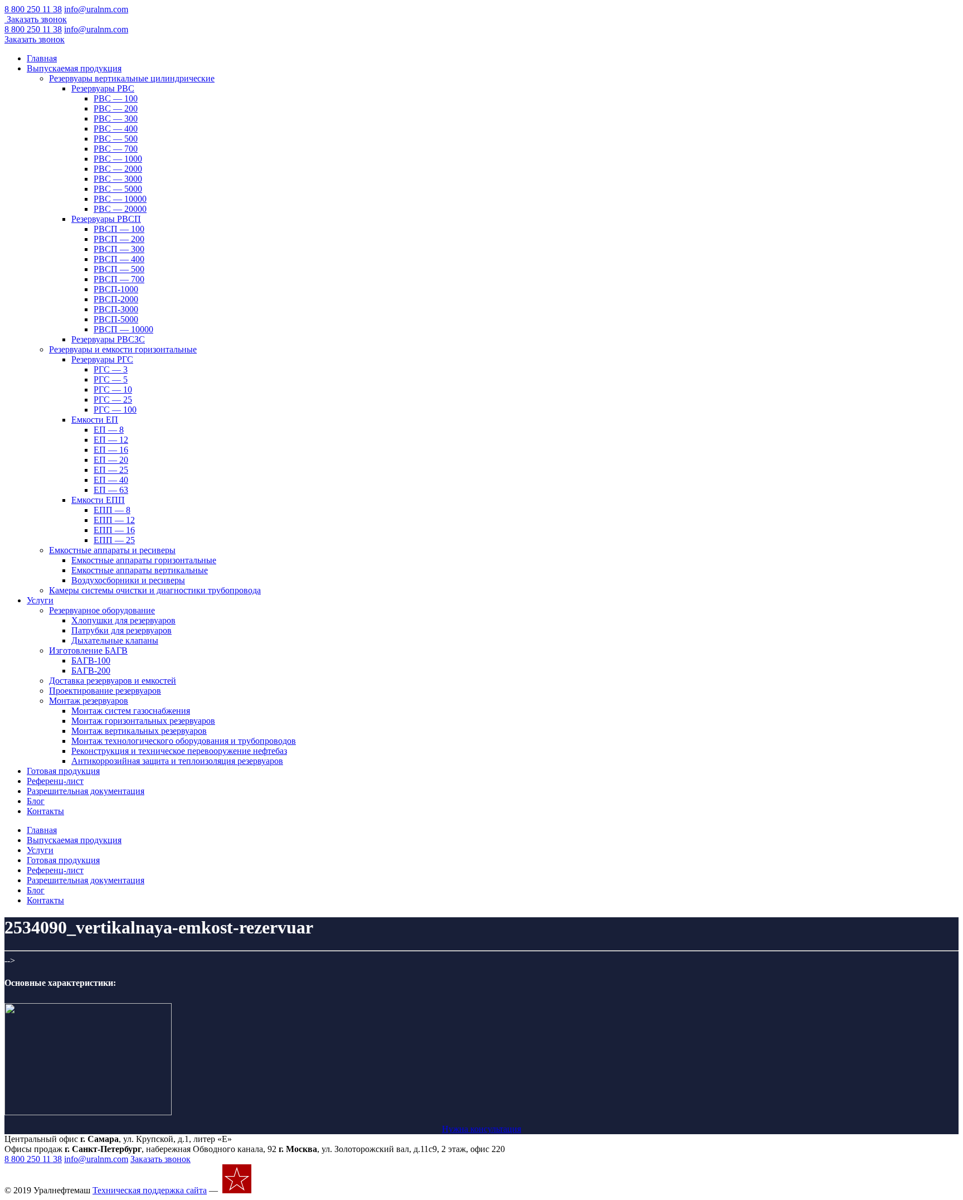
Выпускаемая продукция (74, 68)
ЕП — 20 (111, 459)
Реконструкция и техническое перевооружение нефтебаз (179, 751)
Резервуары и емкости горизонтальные (123, 349)
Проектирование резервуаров (105, 690)
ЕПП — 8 (112, 510)
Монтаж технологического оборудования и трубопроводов (183, 741)
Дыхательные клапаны (114, 640)
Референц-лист (55, 781)
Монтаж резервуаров (88, 700)
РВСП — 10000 (123, 329)
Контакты (45, 811)
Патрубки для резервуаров (121, 630)
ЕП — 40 (111, 480)
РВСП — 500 (119, 269)
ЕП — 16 (111, 449)
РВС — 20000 (120, 209)
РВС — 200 (116, 108)
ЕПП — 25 (114, 540)
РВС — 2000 (118, 168)
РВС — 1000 (118, 158)
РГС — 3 (111, 369)
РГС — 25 (113, 399)
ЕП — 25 (111, 470)
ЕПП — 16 (114, 530)
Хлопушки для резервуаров (123, 620)
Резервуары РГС (102, 359)
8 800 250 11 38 (33, 9)
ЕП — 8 (109, 429)
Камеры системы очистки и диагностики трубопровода (155, 590)
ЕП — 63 (111, 490)
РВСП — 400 (119, 259)
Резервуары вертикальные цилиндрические (132, 78)
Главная (42, 58)
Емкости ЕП (94, 419)
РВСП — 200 (119, 239)
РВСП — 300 (119, 249)
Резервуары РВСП (106, 219)
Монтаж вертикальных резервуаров (139, 731)
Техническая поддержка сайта (150, 1190)
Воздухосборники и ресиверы (128, 580)
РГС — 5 (111, 379)
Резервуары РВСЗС (108, 339)
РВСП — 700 (119, 279)
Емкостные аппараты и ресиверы (112, 550)
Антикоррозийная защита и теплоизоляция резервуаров (177, 761)
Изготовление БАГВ (88, 650)
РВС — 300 (116, 118)
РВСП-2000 (116, 299)
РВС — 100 (116, 98)
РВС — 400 (116, 128)
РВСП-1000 (116, 289)
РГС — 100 (115, 409)
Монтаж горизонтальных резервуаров (143, 720)
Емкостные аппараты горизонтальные (143, 560)
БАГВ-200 (90, 670)
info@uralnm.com (96, 9)
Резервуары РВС (102, 88)
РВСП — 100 (119, 229)
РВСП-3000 (116, 309)
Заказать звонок (37, 19)
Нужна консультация (481, 1129)
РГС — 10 (113, 389)
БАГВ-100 (90, 660)
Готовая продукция (63, 771)
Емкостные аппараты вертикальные (139, 570)
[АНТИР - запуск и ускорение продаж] (284, 1190)
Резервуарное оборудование (102, 610)
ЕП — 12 (111, 439)
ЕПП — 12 (114, 520)
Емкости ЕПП (98, 500)
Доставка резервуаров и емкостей (112, 680)
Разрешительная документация (85, 791)
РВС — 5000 (118, 188)
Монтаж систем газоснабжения (130, 710)
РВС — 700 (116, 148)
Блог (36, 801)
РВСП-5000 (116, 319)
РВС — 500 (116, 138)
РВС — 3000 (118, 178)
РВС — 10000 (120, 199)
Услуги (40, 600)
